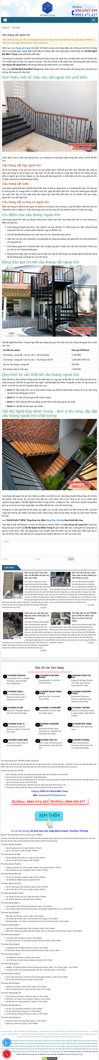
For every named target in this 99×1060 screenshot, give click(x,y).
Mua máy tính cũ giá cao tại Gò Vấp (23, 1051)
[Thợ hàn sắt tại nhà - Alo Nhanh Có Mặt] (49, 8)
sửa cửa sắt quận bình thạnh (69, 1034)
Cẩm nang (9, 567)
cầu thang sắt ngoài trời (23, 48)
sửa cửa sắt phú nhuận (86, 1034)
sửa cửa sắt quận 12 (53, 1034)
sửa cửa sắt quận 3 (33, 1031)
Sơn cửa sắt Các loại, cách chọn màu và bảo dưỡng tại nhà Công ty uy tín (84, 575)
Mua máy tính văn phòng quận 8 (78, 1043)
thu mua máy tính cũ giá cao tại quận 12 (80, 1046)
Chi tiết (43, 608)
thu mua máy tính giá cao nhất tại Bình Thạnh (49, 1051)
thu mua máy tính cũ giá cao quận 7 (55, 1043)
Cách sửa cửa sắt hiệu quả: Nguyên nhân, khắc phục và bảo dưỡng (36, 615)
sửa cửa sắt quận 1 (7, 1031)
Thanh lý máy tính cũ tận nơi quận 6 (31, 1043)
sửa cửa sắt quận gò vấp (61, 1036)
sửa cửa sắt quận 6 (71, 1031)
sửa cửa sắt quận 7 (84, 1031)
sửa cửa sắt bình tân (47, 1036)
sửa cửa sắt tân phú (34, 1036)
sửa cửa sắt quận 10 (26, 1034)
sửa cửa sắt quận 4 (45, 1031)
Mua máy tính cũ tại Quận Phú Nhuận (74, 1049)
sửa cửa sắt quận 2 (20, 1031)
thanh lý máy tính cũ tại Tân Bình (50, 1049)
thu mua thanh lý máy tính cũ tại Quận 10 (29, 1046)
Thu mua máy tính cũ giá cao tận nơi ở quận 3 (63, 1040)
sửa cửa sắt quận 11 (40, 1034)
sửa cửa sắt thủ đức (76, 1036)
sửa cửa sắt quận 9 (13, 1034)
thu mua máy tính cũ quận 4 (88, 1040)
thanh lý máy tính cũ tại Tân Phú (29, 1049)
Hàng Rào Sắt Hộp (55, 520)
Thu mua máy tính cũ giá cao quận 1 (13, 1040)
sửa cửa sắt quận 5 (58, 1031)
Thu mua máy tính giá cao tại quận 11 (54, 1046)
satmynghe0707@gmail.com (52, 795)
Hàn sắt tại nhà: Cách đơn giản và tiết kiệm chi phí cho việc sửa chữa (36, 575)
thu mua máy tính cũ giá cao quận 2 (37, 1040)
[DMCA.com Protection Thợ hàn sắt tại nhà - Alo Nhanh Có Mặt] (49, 1058)
